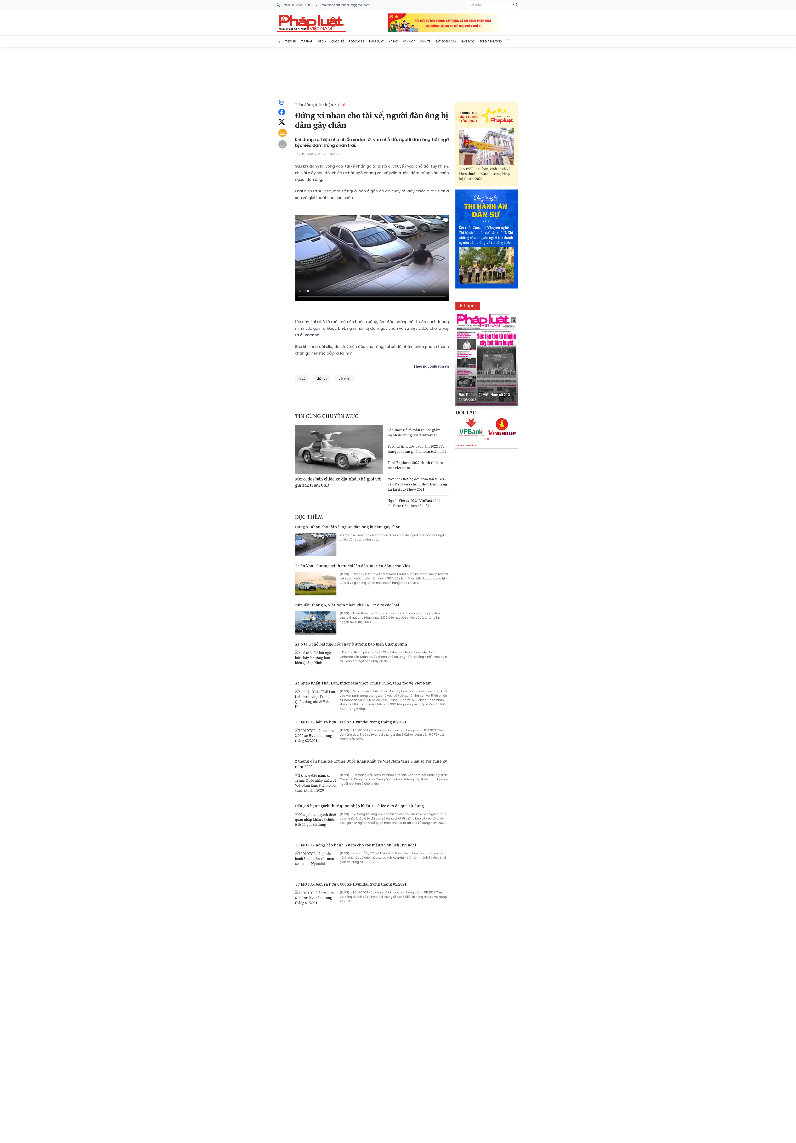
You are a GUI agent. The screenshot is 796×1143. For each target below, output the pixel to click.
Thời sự (290, 41)
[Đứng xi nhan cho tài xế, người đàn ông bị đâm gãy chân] (311, 22)
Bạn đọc (467, 41)
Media (322, 41)
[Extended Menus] (508, 40)
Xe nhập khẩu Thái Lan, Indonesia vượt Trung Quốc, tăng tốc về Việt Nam (363, 683)
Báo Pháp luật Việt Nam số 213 (484, 394)
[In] (282, 144)
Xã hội (393, 41)
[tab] (485, 439)
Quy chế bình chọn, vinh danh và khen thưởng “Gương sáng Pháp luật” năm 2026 (484, 174)
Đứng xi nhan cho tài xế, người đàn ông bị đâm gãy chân (347, 526)
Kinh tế (425, 41)
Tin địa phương (490, 41)
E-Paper (468, 305)
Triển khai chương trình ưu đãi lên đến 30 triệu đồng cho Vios (352, 565)
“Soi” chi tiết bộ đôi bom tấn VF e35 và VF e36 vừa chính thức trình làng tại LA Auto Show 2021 (417, 484)
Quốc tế (337, 41)
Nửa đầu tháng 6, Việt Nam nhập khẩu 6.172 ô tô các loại (347, 604)
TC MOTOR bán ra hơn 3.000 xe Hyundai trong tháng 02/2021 (350, 721)
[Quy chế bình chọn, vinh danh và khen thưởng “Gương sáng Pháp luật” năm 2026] (486, 146)
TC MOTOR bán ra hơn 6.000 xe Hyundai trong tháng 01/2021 (350, 884)
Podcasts (356, 41)
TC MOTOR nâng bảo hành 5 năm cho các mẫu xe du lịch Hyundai (355, 844)
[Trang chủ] (278, 41)
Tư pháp (307, 41)
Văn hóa (409, 41)
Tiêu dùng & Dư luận (314, 104)
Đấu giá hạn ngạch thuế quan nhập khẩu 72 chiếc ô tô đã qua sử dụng (359, 805)
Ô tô (341, 104)
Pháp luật (376, 41)
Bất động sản (446, 41)
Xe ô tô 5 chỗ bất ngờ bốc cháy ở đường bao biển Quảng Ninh (351, 644)
